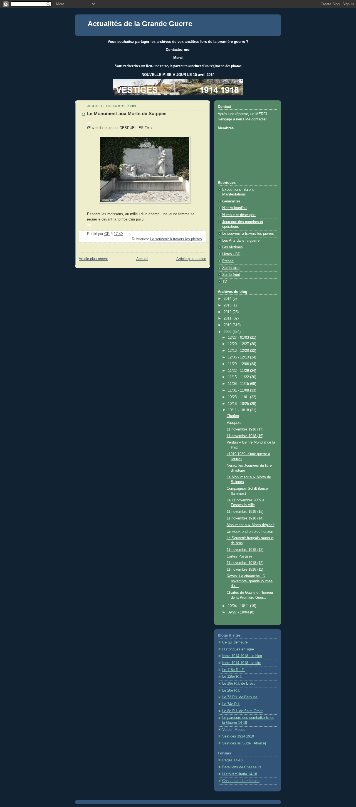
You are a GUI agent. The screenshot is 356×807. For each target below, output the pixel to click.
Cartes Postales (240, 556)
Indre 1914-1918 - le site (241, 663)
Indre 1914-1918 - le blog (242, 656)
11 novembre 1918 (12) (245, 563)
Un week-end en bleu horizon (250, 532)
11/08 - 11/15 (239, 384)
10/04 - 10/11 (239, 606)
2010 (228, 325)
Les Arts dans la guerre (240, 240)
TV (224, 282)
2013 (228, 305)
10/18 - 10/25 (239, 404)
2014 (228, 299)
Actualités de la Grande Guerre (140, 23)
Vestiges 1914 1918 (238, 736)
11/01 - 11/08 (239, 390)
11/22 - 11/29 (239, 371)
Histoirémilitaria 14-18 (239, 774)
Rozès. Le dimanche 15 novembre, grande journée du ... (250, 581)
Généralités (231, 201)
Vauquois (234, 423)
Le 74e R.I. (231, 704)
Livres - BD (231, 254)
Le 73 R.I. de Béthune (240, 697)
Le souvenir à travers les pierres (176, 239)
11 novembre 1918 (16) (245, 436)
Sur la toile (230, 268)
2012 (228, 312)
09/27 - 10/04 (239, 612)
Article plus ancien (191, 259)
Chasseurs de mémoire (240, 781)
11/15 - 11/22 (239, 377)
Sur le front (231, 275)
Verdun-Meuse (233, 730)
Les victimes (232, 247)
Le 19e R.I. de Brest (238, 683)
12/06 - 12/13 (239, 357)
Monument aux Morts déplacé (251, 525)
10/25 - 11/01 (239, 397)
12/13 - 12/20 (239, 351)
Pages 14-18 (232, 760)
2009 (228, 332)
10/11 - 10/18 (239, 410)
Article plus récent (93, 259)
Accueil (142, 259)
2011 (228, 318)
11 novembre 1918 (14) (245, 518)
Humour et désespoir (239, 215)
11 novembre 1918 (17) (245, 429)
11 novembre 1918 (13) (245, 550)
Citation (233, 416)
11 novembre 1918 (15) (245, 512)
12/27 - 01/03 (239, 338)
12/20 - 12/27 (239, 344)
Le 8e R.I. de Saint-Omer (242, 711)
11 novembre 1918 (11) (245, 569)
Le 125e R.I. (232, 677)
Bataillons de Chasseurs (241, 767)
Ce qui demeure (235, 642)
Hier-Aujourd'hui (234, 208)
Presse (228, 261)
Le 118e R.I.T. (233, 670)
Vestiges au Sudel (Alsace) (244, 743)
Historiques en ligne (238, 649)
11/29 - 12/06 (239, 364)
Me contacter (255, 119)
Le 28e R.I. (231, 690)
